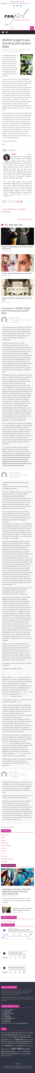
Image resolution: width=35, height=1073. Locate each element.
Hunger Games (11, 1041)
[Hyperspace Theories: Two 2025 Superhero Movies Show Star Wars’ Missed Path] (17, 869)
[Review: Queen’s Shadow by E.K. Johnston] (17, 255)
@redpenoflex (7, 1011)
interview (30, 1041)
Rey (23, 1046)
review (16, 51)
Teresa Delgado (18, 1051)
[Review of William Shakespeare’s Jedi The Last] (17, 280)
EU (25, 49)
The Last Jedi (21, 1054)
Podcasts (3, 848)
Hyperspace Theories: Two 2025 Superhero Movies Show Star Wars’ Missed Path (16, 891)
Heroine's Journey (6, 845)
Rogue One (27, 1045)
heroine (29, 49)
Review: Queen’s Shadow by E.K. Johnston (17, 273)
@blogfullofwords (10, 1018)
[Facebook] (28, 154)
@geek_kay (7, 1015)
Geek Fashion (4, 843)
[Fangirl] (6, 155)
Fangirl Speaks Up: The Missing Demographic (13, 210)
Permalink (15, 322)
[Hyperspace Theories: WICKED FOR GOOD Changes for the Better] (6, 908)
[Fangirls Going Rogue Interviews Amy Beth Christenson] (17, 229)
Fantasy (3, 840)
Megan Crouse (27, 1043)
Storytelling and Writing (7, 859)
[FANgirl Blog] (3, 32)
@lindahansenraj (9, 1013)
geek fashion (4, 1039)
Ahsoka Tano (4, 1033)
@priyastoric (7, 1020)
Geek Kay (19, 1039)
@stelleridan (7, 1016)
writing (10, 1055)
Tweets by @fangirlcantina (8, 921)
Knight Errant (11, 51)
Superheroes (4, 861)
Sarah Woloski (8, 1049)
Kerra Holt (4, 51)
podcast (8, 1045)
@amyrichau (7, 1021)
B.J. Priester (19, 1033)
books (24, 1033)
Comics (28, 1032)
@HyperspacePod (23, 1023)
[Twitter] (31, 154)
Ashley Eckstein (12, 1033)
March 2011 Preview (26, 219)
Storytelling (10, 1051)
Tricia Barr (28, 1054)
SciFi (2, 853)
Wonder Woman (5, 1055)
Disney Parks (4, 835)
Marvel (22, 1043)
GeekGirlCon (11, 1039)
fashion (29, 1037)
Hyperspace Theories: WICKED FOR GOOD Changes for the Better (22, 909)
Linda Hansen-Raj (10, 1043)
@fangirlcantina (9, 1010)
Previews (3, 851)
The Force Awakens (11, 1054)
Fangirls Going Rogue (20, 1037)
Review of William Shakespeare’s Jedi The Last (17, 299)
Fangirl (16, 49)
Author (4, 150)
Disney (13, 1035)
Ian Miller (14, 772)
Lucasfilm (17, 1043)
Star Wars (21, 51)
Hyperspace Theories (22, 1041)
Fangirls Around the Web (6, 1037)
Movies (3, 1046)
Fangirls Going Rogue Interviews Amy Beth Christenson (17, 248)
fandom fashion (22, 1035)
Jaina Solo (3, 1043)
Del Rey (22, 49)
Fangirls (29, 1035)
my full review (14, 79)
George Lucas (26, 1039)
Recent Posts (11, 150)
